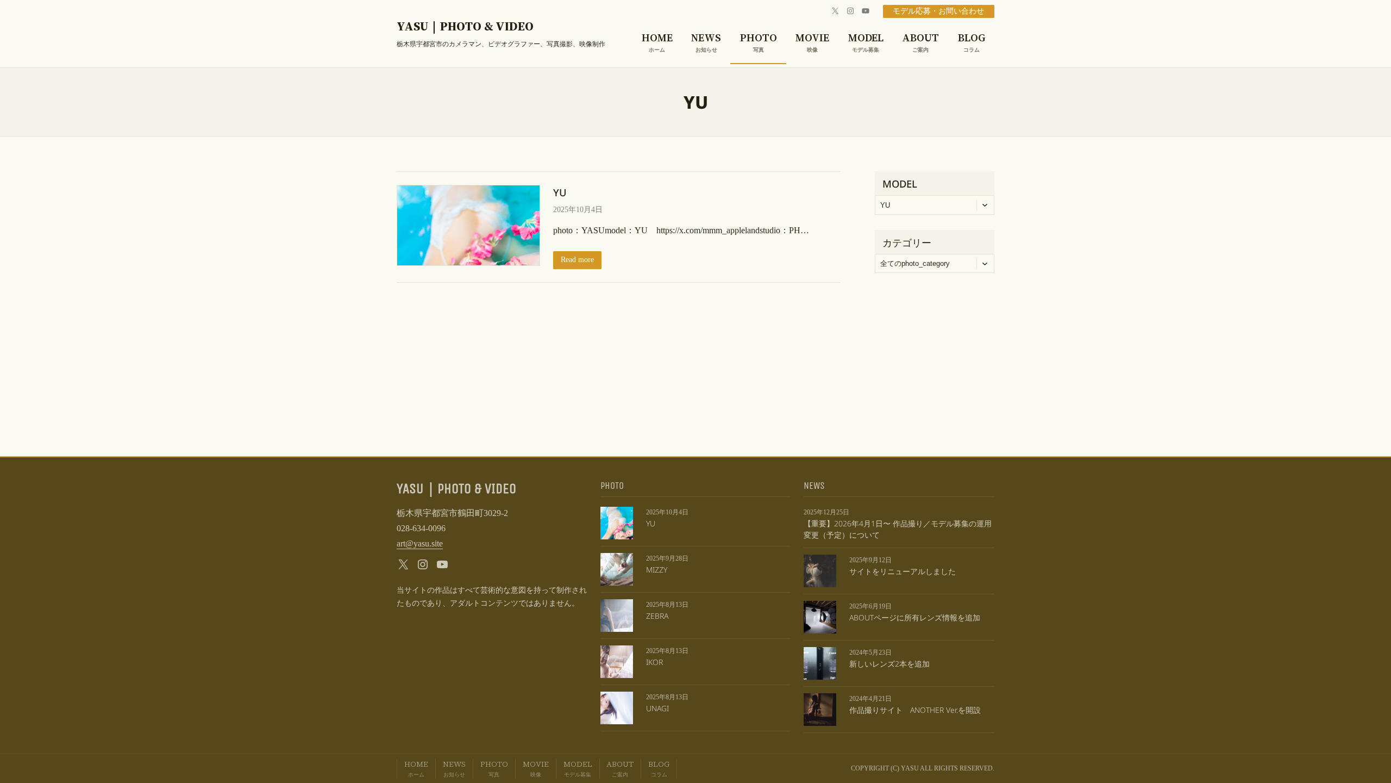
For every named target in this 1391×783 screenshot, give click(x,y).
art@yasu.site (420, 543)
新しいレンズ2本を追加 (889, 663)
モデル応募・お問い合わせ (938, 11)
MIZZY (656, 569)
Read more (577, 260)
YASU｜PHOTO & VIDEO (465, 26)
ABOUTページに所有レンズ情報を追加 (914, 617)
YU (560, 192)
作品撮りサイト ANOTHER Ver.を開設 (915, 710)
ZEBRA (657, 616)
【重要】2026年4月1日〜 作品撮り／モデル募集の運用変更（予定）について (898, 529)
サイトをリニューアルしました (902, 571)
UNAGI (657, 708)
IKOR (654, 662)
